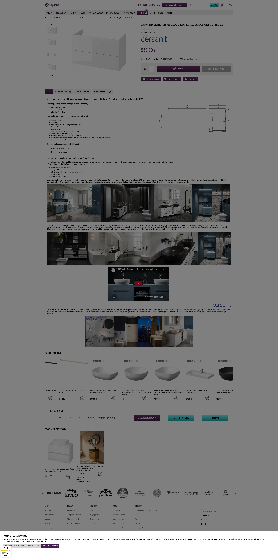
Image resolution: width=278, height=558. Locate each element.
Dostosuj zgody (33, 545)
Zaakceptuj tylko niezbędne (15, 545)
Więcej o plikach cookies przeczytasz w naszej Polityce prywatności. (24, 541)
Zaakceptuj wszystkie (50, 545)
